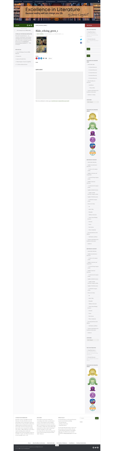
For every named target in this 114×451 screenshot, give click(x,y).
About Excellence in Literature (21, 22)
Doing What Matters (91, 32)
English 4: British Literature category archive (93, 193)
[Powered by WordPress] (19, 448)
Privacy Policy (92, 87)
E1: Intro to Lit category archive (92, 170)
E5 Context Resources (73, 1)
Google (81, 421)
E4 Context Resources (61, 1)
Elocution (90, 221)
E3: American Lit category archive (93, 186)
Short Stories (91, 227)
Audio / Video (91, 209)
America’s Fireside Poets (21, 59)
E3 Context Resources (50, 1)
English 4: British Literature (93, 190)
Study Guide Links (18, 1)
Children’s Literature (93, 214)
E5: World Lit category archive (92, 200)
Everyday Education (91, 39)
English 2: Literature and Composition (92, 174)
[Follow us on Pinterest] (27, 25)
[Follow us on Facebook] (31, 25)
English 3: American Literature (91, 182)
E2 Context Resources (39, 1)
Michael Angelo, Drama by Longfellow (24, 61)
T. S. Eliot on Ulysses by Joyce (22, 64)
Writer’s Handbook (92, 230)
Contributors (91, 85)
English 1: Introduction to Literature (92, 165)
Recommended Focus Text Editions (92, 233)
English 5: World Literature (93, 196)
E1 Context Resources (28, 1)
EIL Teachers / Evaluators (62, 443)
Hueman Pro (27, 448)
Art (89, 206)
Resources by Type (91, 203)
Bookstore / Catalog (91, 94)
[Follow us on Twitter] (29, 25)
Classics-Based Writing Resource (92, 218)
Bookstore (90, 243)
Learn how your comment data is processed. (60, 101)
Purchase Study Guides (81, 443)
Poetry (90, 224)
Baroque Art (19, 56)
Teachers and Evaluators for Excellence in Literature (92, 91)
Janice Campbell (40, 34)
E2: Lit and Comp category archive (93, 178)
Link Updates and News (93, 236)
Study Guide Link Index (92, 162)
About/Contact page (68, 433)
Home (29, 443)
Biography (91, 212)
